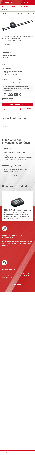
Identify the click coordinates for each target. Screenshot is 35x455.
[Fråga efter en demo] (6, 453)
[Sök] (31, 2)
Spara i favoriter (11, 109)
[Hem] (8, 2)
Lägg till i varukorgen (18, 104)
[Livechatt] (10, 453)
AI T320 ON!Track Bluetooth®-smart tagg (17, 210)
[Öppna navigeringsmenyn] (3, 2)
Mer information (6, 44)
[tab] (6, 14)
